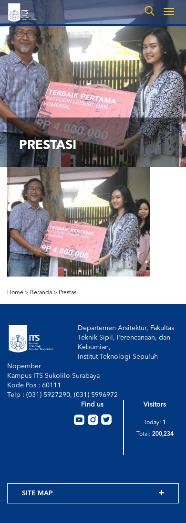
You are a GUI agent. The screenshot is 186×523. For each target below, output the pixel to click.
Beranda (41, 293)
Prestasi (68, 293)
